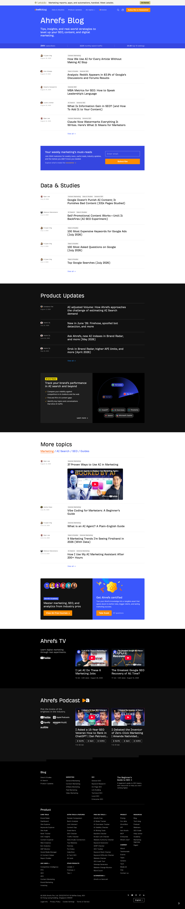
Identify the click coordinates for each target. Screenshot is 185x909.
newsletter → (71, 163)
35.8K (136, 46)
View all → (71, 134)
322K (91, 46)
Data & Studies (58, 10)
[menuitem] (92, 10)
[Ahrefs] (38, 10)
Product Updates (75, 10)
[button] (118, 10)
